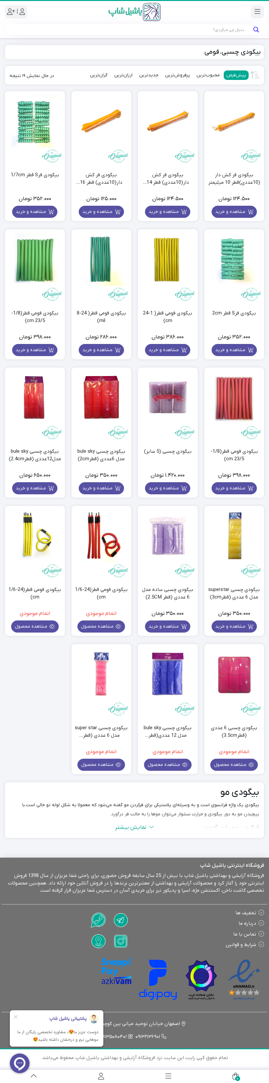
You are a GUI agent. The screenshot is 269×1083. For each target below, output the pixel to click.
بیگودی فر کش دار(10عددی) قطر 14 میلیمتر (168, 179)
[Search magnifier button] (256, 29)
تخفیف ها (246, 913)
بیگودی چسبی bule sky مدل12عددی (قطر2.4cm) (35, 455)
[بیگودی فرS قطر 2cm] (234, 259)
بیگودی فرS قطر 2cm (234, 313)
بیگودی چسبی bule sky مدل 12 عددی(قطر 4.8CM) (168, 732)
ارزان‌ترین (123, 75)
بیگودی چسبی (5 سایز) (168, 451)
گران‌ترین (99, 75)
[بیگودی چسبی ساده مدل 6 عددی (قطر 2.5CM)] (168, 535)
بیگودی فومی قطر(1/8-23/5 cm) (34, 317)
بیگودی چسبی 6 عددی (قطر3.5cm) (234, 732)
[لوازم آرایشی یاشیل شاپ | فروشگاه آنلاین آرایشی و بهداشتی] (134, 12)
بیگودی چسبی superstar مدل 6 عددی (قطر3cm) (234, 593)
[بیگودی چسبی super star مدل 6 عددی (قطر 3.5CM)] (101, 674)
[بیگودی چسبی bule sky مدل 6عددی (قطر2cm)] (101, 397)
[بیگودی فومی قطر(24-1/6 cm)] (101, 535)
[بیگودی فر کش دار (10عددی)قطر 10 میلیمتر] (234, 121)
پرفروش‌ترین (177, 75)
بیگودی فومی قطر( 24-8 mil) (101, 317)
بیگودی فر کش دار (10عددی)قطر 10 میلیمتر (234, 179)
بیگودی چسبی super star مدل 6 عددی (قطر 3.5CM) (101, 732)
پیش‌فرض (236, 75)
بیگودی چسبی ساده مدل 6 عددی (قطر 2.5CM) (167, 593)
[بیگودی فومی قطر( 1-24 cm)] (168, 259)
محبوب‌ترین (208, 75)
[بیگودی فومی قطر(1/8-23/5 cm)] (35, 259)
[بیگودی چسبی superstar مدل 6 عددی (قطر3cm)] (234, 535)
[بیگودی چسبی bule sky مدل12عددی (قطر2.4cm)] (35, 397)
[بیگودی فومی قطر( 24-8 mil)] (101, 259)
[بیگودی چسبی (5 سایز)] (168, 397)
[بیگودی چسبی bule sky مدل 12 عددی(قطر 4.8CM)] (168, 674)
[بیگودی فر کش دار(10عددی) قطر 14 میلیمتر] (168, 121)
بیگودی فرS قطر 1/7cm (35, 175)
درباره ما (247, 923)
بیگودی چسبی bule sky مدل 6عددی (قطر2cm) (101, 455)
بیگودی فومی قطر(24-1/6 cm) (101, 593)
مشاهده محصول (98, 626)
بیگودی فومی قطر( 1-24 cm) (167, 317)
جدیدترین (148, 75)
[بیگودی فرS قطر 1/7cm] (35, 121)
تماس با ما (244, 934)
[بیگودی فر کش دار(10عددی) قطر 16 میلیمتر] (101, 121)
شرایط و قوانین (241, 944)
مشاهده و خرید (231, 212)
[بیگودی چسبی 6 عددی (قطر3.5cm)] (234, 674)
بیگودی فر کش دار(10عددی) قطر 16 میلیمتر (101, 179)
